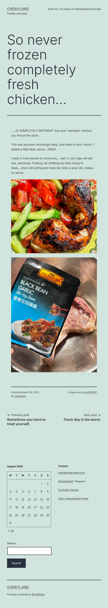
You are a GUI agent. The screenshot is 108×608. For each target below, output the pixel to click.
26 (22, 515)
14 (35, 499)
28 (35, 515)
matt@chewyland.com (71, 472)
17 (10, 507)
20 (29, 507)
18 (16, 507)
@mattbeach (65, 481)
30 (47, 515)
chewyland (18, 9)
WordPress (38, 594)
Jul (12, 530)
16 (47, 499)
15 (41, 499)
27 (29, 515)
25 (16, 515)
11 (16, 499)
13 (29, 499)
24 (10, 515)
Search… (12, 543)
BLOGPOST (91, 392)
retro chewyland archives (73, 498)
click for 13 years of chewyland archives (74, 9)
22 (41, 507)
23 (47, 507)
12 (23, 499)
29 (41, 515)
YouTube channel (68, 489)
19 (23, 507)
